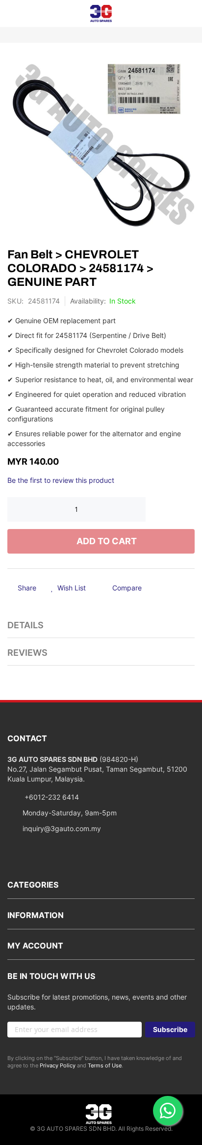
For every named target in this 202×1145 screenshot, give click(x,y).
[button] (68, 588)
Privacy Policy (58, 1065)
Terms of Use (105, 1065)
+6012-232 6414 (51, 797)
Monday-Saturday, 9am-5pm (70, 813)
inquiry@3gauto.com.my (62, 828)
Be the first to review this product (60, 480)
